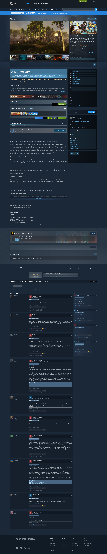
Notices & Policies (76, 545)
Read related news (74, 142)
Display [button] (53, 281)
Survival (71, 58)
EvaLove (15, 511)
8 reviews (15, 297)
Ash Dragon (16, 416)
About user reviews (85, 268)
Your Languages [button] (17, 285)
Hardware (64, 545)
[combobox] (78, 9)
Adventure (88, 58)
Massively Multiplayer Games (21, 17)
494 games (16, 513)
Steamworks (52, 545)
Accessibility (74, 543)
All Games (12, 17)
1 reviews (15, 335)
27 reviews (15, 514)
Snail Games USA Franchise (33, 17)
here (34, 258)
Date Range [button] (38, 281)
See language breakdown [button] (75, 268)
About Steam (52, 540)
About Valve (64, 540)
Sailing (84, 58)
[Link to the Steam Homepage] (15, 5)
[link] (50, 118)
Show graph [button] (92, 281)
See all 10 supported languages (76, 105)
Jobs (63, 543)
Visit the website (73, 130)
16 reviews (15, 419)
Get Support (86, 545)
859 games (16, 418)
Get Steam (86, 540)
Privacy (73, 540)
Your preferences (93, 268)
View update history (74, 140)
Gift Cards (52, 550)
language (93, 1)
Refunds (73, 550)
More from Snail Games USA (23, 233)
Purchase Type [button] (22, 281)
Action (74, 118)
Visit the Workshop (74, 146)
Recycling (64, 548)
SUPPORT (45, 4)
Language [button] (31, 281)
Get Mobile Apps (87, 543)
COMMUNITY (33, 4)
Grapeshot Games (84, 51)
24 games (15, 398)
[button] (12, 9)
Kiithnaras (16, 314)
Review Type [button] (13, 281)
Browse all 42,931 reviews (41, 532)
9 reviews (15, 317)
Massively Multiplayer (84, 118)
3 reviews (15, 399)
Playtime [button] (46, 281)
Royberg (15, 494)
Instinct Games (91, 51)
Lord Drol (16, 295)
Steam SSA (52, 543)
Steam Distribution (53, 548)
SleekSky (16, 460)
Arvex (15, 360)
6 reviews (15, 361)
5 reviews (15, 495)
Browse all (63, 123)
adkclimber (16, 334)
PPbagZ (15, 435)
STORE (27, 4)
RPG (92, 58)
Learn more (51, 76)
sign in (89, 1)
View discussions (73, 144)
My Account (86, 548)
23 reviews (15, 461)
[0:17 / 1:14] (39, 37)
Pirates (81, 58)
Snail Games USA (92, 52)
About (40, 4)
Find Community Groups (75, 148)
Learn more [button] (92, 112)
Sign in (12, 63)
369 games (16, 315)
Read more (63, 91)
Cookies (73, 548)
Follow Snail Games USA (23, 236)
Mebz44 (15, 396)
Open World (76, 58)
